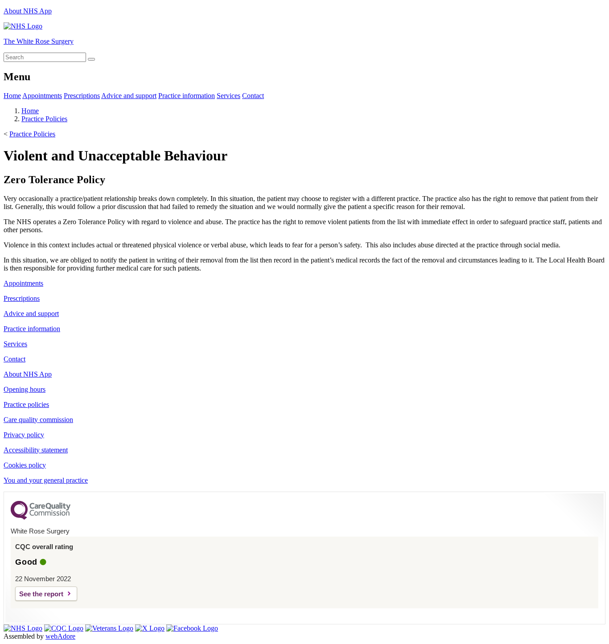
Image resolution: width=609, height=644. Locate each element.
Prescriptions (82, 95)
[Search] (91, 59)
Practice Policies (44, 119)
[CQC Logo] (40, 517)
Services (228, 95)
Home (12, 95)
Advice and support (128, 95)
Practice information (186, 95)
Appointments (42, 95)
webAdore (60, 636)
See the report (41, 594)
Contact (253, 95)
